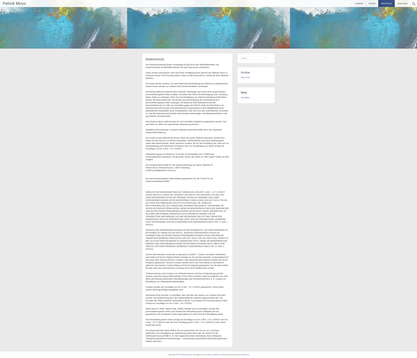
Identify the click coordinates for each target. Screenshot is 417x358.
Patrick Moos (14, 3)
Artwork (372, 3)
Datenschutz (386, 3)
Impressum (403, 3)
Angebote (359, 3)
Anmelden (245, 97)
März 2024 (245, 77)
